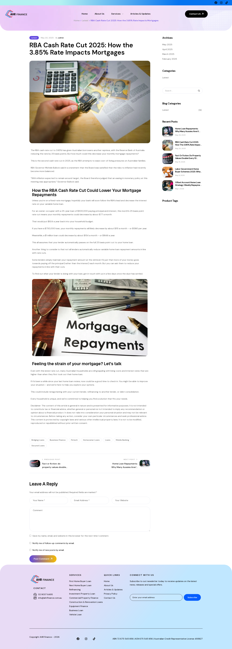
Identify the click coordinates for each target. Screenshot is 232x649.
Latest (34, 38)
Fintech (74, 440)
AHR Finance (46, 637)
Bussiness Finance (58, 440)
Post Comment (41, 558)
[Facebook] (216, 2)
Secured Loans (38, 445)
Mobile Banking (122, 440)
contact (39, 588)
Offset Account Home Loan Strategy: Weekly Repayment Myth (188, 185)
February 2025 (169, 58)
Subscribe (192, 597)
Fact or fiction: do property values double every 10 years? (188, 158)
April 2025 (167, 49)
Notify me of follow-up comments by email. (53, 543)
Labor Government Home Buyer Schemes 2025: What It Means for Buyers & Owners (188, 173)
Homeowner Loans (91, 440)
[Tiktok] (226, 2)
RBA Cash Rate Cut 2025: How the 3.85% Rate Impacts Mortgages (188, 145)
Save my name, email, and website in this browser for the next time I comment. (70, 535)
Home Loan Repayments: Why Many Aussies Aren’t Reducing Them (187, 131)
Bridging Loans (38, 440)
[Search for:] (182, 90)
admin (61, 38)
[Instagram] (221, 2)
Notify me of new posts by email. (48, 550)
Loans (107, 440)
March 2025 (168, 54)
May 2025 (167, 44)
